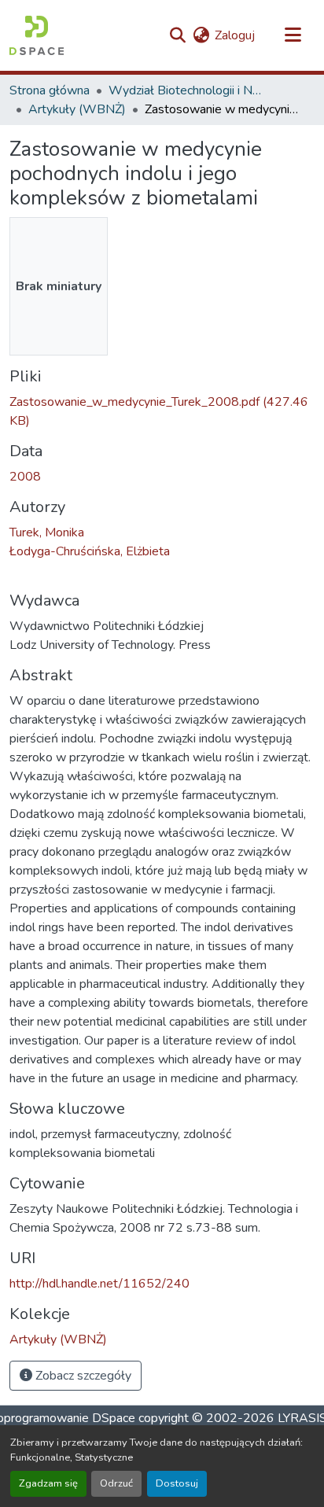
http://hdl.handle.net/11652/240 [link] (99, 1283)
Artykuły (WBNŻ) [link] (77, 109)
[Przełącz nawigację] (293, 35)
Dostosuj (177, 1483)
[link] (162, 411)
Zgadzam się (48, 1483)
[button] (36, 35)
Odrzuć (116, 1483)
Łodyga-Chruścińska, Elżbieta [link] (89, 551)
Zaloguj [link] (235, 35)
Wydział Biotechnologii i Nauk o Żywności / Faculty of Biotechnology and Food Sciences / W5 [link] (187, 90)
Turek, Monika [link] (46, 532)
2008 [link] (25, 476)
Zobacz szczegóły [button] (81, 1375)
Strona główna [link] (49, 90)
